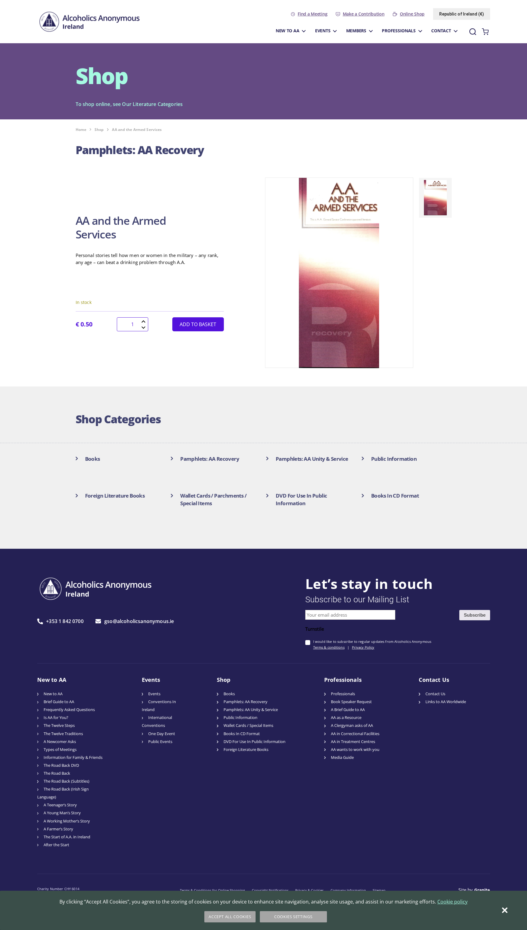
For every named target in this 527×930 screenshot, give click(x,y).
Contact (441, 30)
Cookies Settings (293, 916)
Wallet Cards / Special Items (248, 725)
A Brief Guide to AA (348, 709)
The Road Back (57, 773)
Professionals (399, 30)
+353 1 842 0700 (64, 621)
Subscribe (475, 615)
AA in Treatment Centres (353, 741)
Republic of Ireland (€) (461, 14)
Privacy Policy (363, 647)
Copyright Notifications (270, 890)
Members (356, 30)
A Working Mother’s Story (67, 821)
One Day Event (161, 733)
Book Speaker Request (351, 701)
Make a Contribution (364, 14)
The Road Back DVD (61, 765)
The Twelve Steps (59, 725)
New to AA (287, 30)
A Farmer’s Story (58, 829)
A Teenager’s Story (60, 805)
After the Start (56, 844)
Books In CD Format (242, 733)
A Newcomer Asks (60, 741)
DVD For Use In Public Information (254, 741)
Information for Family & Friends (73, 757)
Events (322, 30)
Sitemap (379, 890)
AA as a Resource (346, 717)
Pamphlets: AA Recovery (245, 701)
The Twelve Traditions (63, 733)
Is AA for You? (56, 717)
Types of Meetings (60, 749)
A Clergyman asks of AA (352, 725)
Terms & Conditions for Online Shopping (212, 890)
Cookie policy (452, 901)
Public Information (240, 717)
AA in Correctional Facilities (355, 733)
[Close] (504, 910)
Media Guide (342, 757)
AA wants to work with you (355, 749)
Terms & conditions (329, 647)
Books (229, 693)
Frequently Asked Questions (69, 709)
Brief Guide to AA (59, 701)
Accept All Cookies (230, 916)
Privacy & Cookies (309, 890)
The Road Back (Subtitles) (66, 781)
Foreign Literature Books (246, 749)
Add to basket (198, 324)
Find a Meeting (312, 14)
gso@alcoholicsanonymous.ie (139, 621)
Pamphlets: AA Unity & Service (251, 709)
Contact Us (435, 693)
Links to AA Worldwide (445, 701)
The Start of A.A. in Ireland (67, 837)
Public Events (160, 741)
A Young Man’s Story (62, 813)
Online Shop (412, 14)
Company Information (348, 890)
